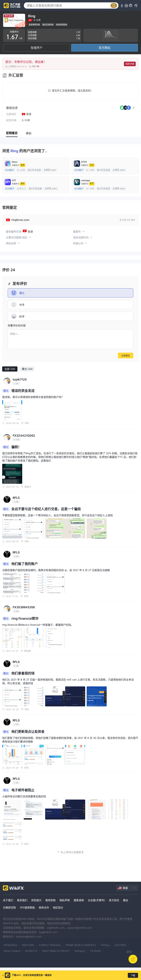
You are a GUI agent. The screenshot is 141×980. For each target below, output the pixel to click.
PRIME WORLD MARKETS (81, 945)
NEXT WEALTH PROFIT (56, 950)
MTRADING (10, 945)
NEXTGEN (28, 945)
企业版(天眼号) (96, 900)
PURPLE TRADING (50, 945)
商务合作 (44, 907)
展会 (125, 900)
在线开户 (36, 48)
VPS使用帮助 (27, 907)
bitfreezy (80, 950)
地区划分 (58, 907)
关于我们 (8, 900)
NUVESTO (31, 950)
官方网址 (104, 48)
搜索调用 (79, 900)
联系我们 (22, 900)
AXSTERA (120, 945)
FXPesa (105, 945)
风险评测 (129, 64)
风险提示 (36, 900)
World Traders (12, 950)
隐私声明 (64, 900)
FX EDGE (95, 950)
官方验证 (114, 900)
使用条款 (50, 900)
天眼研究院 (9, 907)
